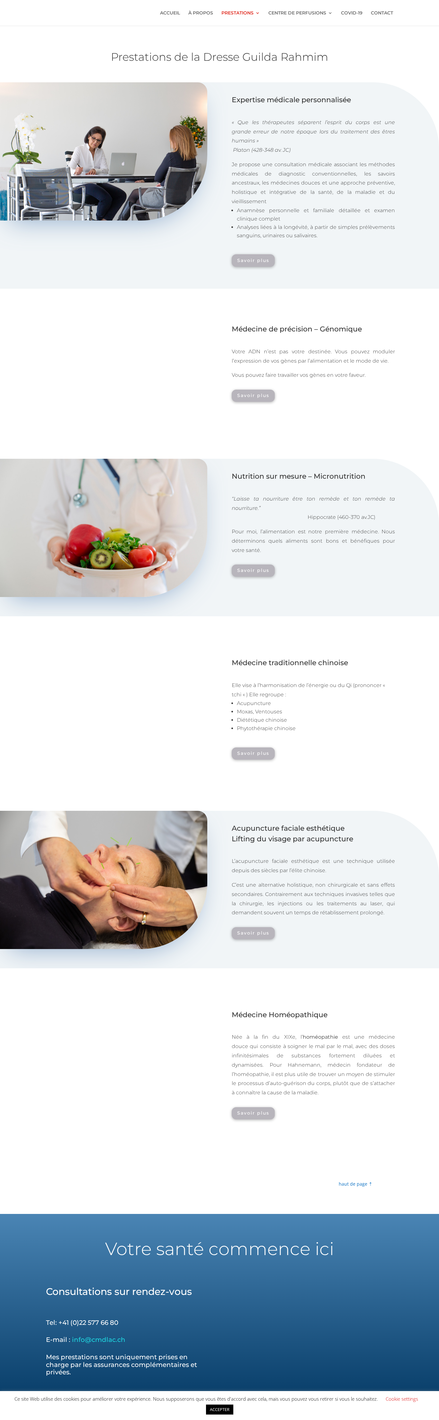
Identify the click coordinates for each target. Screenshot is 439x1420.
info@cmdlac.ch (98, 1339)
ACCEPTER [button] (219, 1409)
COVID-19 (352, 13)
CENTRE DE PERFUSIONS (297, 13)
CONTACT (382, 13)
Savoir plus (253, 260)
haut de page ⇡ (355, 1184)
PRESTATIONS (237, 13)
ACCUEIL (170, 13)
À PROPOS (200, 13)
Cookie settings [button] (402, 1399)
